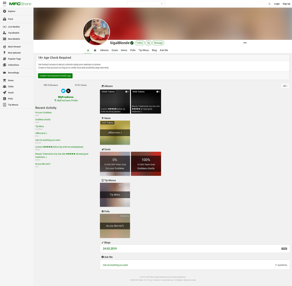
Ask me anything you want (47, 140)
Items (124, 50)
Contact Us (157, 280)
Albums (104, 50)
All (285, 86)
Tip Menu (144, 50)
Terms (150, 280)
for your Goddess (43, 112)
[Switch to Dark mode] (270, 4)
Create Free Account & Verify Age (55, 76)
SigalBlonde (120, 43)
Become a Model (189, 280)
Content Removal (167, 280)
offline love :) (41, 133)
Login (277, 4)
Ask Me (164, 50)
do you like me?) (42, 164)
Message (158, 43)
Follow (140, 43)
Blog (154, 50)
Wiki (145, 280)
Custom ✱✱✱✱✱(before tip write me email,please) (59, 147)
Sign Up (286, 4)
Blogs (107, 242)
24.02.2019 (110, 248)
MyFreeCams (178, 280)
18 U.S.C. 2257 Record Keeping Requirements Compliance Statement (163, 277)
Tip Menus (110, 180)
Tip (148, 43)
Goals (115, 50)
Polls (133, 50)
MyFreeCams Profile (67, 100)
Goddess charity (43, 119)
